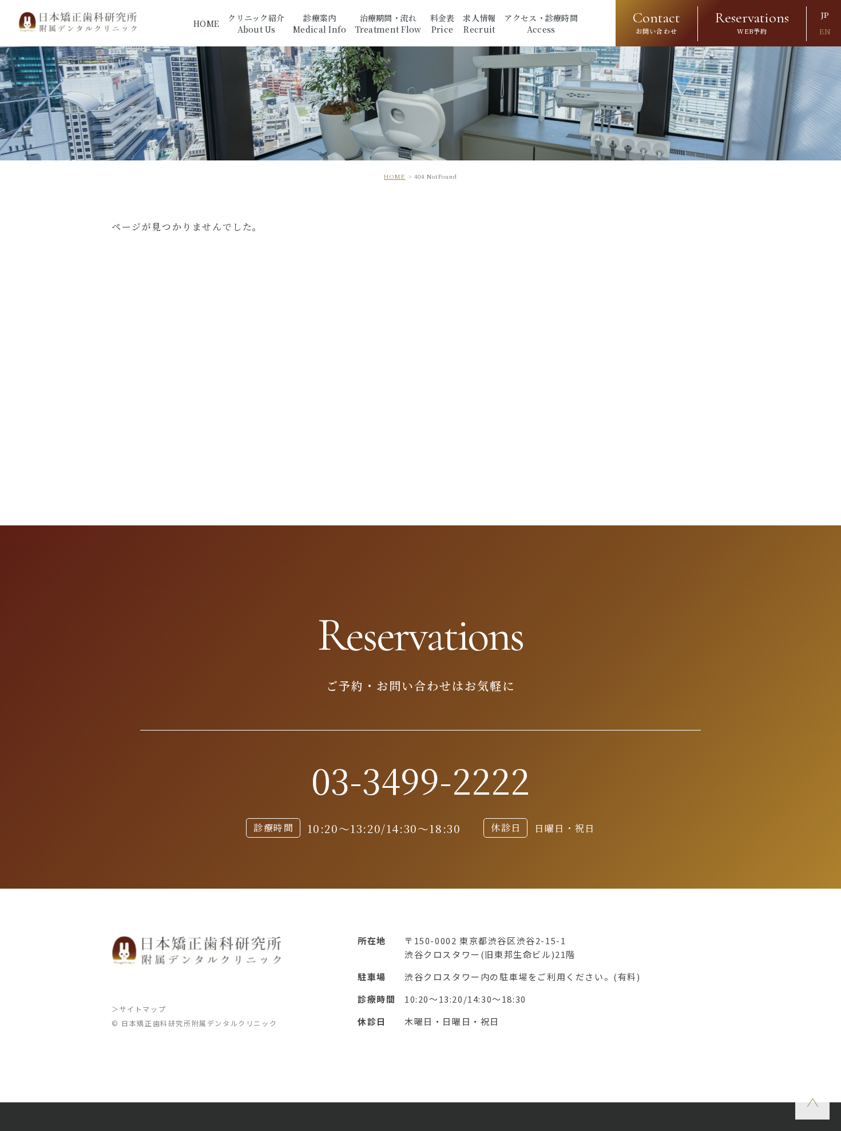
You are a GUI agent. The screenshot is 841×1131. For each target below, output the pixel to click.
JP (825, 15)
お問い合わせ (656, 22)
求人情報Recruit (479, 23)
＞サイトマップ (139, 1009)
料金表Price (442, 23)
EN (825, 31)
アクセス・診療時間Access (541, 23)
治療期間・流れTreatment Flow (388, 23)
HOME (206, 23)
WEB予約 (752, 22)
